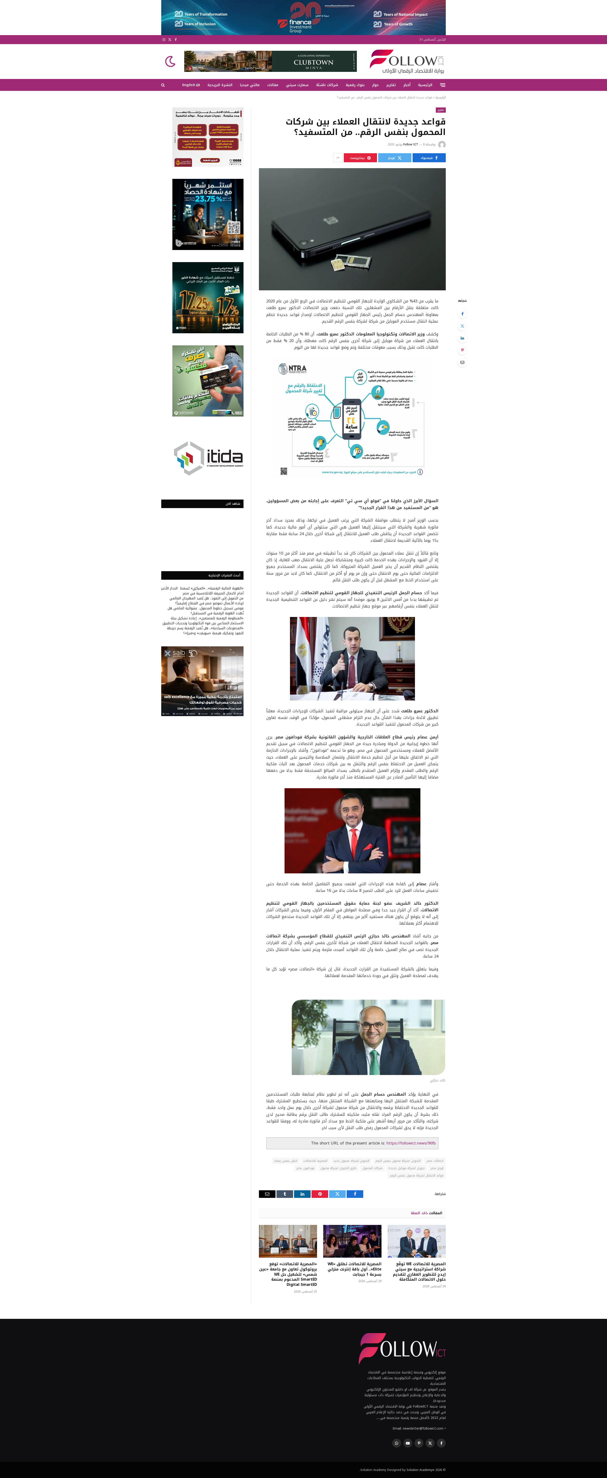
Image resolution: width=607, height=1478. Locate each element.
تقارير (391, 85)
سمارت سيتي (297, 85)
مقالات (272, 85)
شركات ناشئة (327, 85)
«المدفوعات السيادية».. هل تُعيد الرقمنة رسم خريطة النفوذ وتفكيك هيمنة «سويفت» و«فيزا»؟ (205, 630)
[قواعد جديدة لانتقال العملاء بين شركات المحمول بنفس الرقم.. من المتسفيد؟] (352, 229)
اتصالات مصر (435, 1161)
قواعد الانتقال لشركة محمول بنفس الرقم (416, 1175)
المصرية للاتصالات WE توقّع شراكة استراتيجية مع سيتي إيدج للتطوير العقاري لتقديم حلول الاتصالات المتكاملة (419, 1271)
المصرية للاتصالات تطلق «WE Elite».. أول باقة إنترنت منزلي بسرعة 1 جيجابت (354, 1269)
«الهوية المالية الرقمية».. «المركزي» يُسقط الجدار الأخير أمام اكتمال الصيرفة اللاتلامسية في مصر (202, 591)
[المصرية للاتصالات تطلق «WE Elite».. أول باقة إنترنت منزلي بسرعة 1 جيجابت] (352, 1241)
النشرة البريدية (219, 85)
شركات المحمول (372, 1168)
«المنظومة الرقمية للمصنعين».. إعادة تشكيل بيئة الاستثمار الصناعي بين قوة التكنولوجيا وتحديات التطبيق (203, 620)
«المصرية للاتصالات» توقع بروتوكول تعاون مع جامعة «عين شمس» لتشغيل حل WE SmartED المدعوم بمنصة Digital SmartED (288, 1274)
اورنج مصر (437, 1168)
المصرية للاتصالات (315, 1161)
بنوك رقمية (355, 85)
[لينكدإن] (462, 338)
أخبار (406, 85)
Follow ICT (410, 144)
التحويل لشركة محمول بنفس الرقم (398, 1161)
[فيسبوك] (462, 314)
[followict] (405, 61)
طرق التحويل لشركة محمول (338, 1168)
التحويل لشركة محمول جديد (351, 1161)
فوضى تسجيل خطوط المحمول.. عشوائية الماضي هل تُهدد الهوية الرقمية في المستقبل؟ (206, 610)
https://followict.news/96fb (411, 1143)
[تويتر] (462, 326)
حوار (375, 85)
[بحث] (163, 85)
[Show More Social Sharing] (338, 157)
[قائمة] (442, 84)
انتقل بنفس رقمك (286, 1161)
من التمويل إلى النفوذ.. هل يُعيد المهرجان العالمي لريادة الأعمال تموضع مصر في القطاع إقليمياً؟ (207, 601)
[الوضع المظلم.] (170, 61)
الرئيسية (425, 85)
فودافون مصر (305, 1168)
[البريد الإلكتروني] (462, 362)
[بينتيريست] (462, 350)
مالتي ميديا (250, 85)
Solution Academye (420, 1470)
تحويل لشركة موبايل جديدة (406, 1168)
